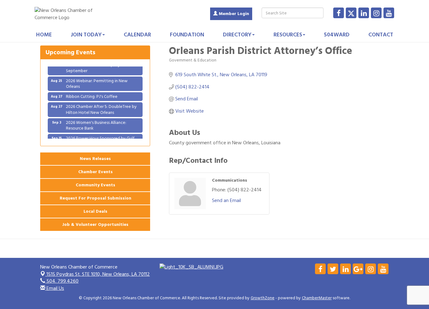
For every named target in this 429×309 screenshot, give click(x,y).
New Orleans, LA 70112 (98, 274)
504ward (337, 34)
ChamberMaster (317, 298)
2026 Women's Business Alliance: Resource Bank (96, 123)
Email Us (54, 288)
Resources (288, 34)
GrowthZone (262, 298)
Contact (380, 34)
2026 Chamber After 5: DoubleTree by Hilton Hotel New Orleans (101, 107)
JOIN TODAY (86, 34)
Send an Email (226, 200)
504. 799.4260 (62, 281)
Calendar (137, 34)
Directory (237, 34)
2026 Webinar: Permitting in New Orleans (97, 81)
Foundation (187, 34)
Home (44, 34)
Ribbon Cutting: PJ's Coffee (91, 94)
